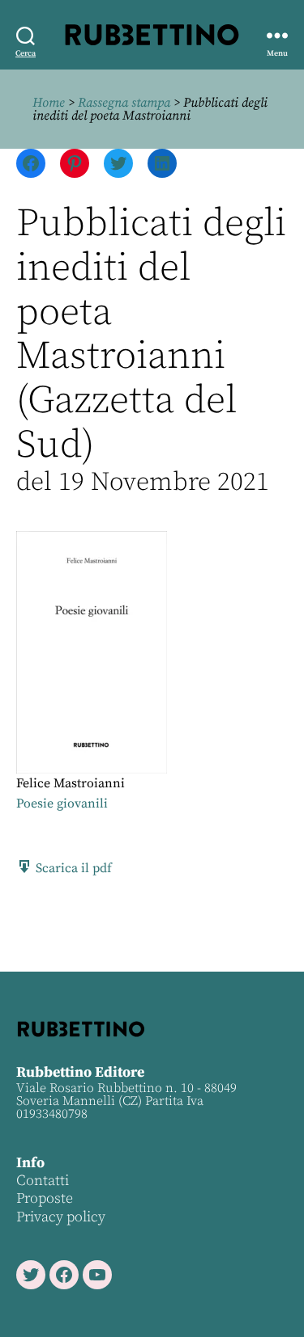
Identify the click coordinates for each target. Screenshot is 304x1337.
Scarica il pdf (72, 868)
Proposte (44, 1198)
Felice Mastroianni (70, 783)
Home (48, 103)
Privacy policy (60, 1217)
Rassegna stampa (124, 103)
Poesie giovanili (62, 803)
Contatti (42, 1180)
